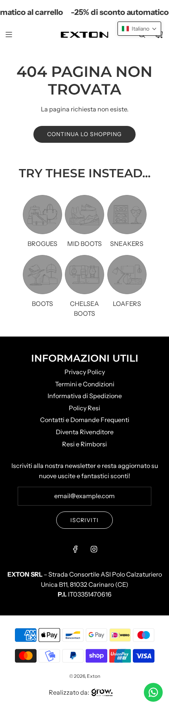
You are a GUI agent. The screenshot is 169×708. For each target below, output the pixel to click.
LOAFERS (127, 304)
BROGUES (42, 244)
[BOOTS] (42, 274)
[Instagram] (94, 549)
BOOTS (42, 304)
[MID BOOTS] (84, 214)
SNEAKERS (126, 244)
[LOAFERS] (127, 274)
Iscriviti (84, 520)
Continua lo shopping (84, 134)
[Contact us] (153, 692)
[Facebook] (75, 549)
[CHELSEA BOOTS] (84, 274)
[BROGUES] (42, 214)
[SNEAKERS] (127, 214)
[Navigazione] (8, 34)
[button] (139, 28)
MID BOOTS (84, 244)
